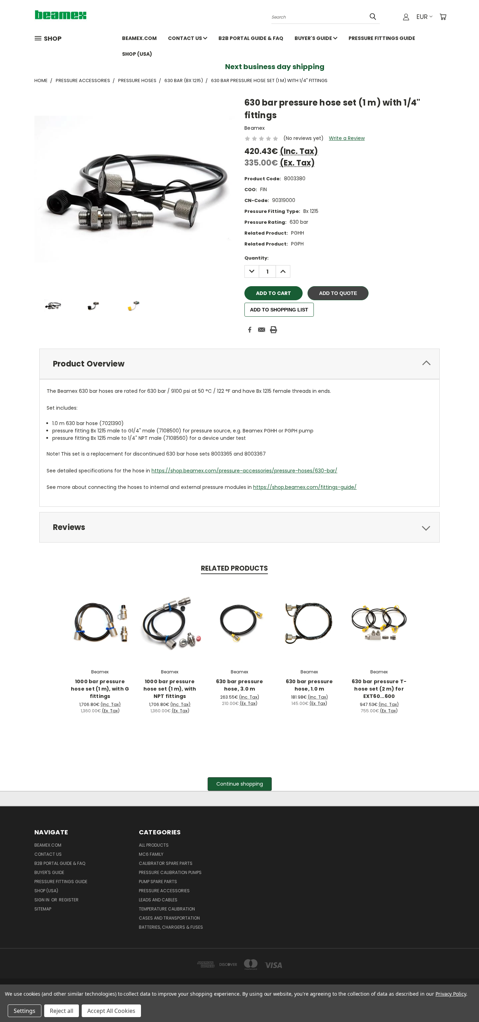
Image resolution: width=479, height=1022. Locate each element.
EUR (422, 16)
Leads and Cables (158, 900)
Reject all (61, 1011)
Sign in (42, 900)
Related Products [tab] (234, 568)
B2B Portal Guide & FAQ (250, 38)
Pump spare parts (158, 882)
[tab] (239, 364)
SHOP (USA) (137, 54)
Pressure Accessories (164, 891)
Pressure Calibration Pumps (170, 872)
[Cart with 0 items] (442, 16)
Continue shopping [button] (239, 783)
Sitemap (42, 909)
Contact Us (185, 38)
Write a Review (347, 138)
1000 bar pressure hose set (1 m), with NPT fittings (169, 689)
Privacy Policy (451, 993)
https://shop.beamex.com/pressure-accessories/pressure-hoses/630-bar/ (244, 470)
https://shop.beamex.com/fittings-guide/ (305, 487)
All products (154, 845)
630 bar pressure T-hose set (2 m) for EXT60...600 (379, 689)
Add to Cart (100, 621)
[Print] (273, 329)
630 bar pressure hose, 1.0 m (309, 685)
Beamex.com (139, 38)
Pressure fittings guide (382, 38)
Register (69, 900)
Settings (24, 1011)
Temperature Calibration (167, 909)
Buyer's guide (314, 38)
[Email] (261, 329)
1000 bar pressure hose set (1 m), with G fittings (100, 689)
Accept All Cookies (111, 1011)
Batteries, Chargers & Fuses (171, 927)
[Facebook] (249, 329)
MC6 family (151, 854)
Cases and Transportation (169, 918)
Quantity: (256, 258)
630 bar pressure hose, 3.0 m (239, 685)
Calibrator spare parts (166, 863)
